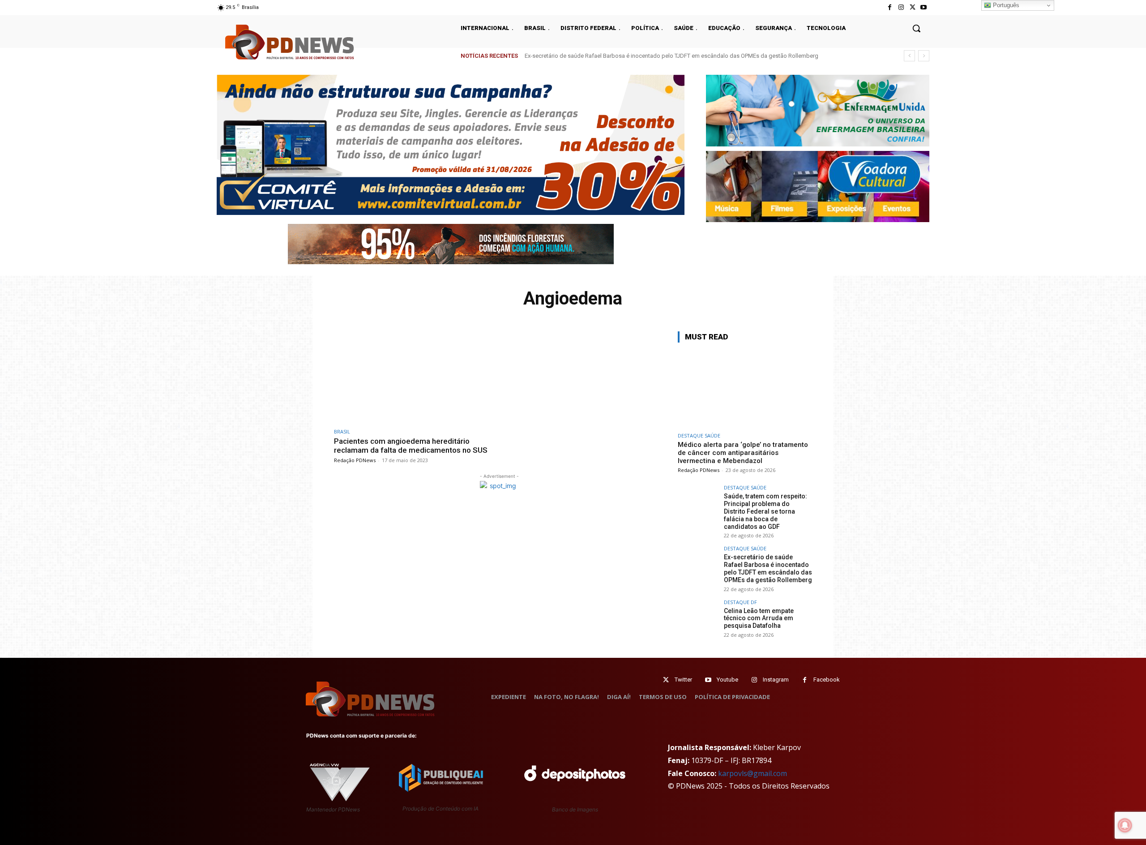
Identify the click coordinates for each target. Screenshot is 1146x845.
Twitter (683, 679)
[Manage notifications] (1125, 825)
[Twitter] (666, 680)
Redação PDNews (355, 460)
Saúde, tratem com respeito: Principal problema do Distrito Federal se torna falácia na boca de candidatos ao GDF (765, 511)
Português (1005, 5)
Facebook (826, 679)
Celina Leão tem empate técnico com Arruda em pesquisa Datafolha (621, 55)
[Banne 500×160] (817, 110)
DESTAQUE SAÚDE (699, 435)
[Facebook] (889, 7)
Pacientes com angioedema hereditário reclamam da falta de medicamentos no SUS (410, 446)
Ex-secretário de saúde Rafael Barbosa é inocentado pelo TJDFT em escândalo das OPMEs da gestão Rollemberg (768, 568)
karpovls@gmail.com (752, 773)
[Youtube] (923, 7)
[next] (923, 55)
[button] (916, 28)
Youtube (727, 679)
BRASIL (342, 431)
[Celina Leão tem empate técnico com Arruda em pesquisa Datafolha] (698, 620)
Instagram (776, 679)
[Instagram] (901, 7)
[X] (912, 7)
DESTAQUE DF (740, 602)
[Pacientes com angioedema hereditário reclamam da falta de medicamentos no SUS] (414, 377)
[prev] (909, 55)
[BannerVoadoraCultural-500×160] (817, 187)
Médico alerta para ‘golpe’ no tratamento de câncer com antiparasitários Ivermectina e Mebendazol (743, 453)
